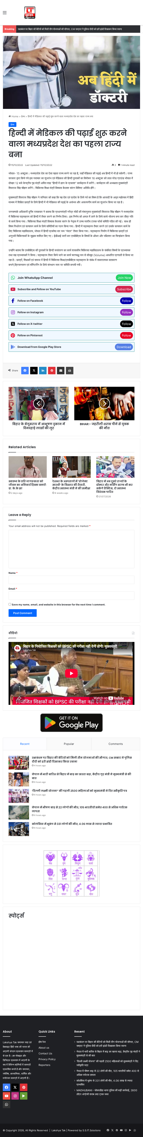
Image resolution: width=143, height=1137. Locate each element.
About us (44, 1047)
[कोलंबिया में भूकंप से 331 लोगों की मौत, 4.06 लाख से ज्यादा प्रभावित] (19, 829)
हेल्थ (23, 116)
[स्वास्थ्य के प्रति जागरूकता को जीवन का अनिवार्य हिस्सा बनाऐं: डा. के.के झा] (28, 467)
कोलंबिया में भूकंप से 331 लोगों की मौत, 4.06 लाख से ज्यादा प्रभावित (72, 824)
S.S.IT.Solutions (91, 1130)
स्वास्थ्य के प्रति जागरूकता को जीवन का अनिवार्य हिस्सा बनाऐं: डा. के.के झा (28, 484)
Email (13, 588)
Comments (116, 744)
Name (13, 572)
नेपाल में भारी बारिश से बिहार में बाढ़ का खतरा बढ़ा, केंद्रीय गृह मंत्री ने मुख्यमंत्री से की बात (55, 29)
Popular (69, 744)
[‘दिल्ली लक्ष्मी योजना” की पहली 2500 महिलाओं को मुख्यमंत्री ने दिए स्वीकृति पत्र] (19, 796)
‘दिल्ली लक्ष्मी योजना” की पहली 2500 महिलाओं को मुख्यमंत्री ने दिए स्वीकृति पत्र (79, 791)
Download (124, 347)
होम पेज (42, 1041)
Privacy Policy (47, 1059)
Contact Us (45, 1053)
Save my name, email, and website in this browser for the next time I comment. (58, 604)
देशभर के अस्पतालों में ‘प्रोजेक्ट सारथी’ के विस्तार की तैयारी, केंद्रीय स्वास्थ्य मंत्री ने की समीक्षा (71, 484)
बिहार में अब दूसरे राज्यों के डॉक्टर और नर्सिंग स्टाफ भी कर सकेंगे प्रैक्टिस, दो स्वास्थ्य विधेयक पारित (114, 486)
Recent (24, 744)
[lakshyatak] (29, 13)
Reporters (44, 1064)
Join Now (124, 278)
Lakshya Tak (59, 1130)
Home (14, 116)
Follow (126, 301)
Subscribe (124, 289)
